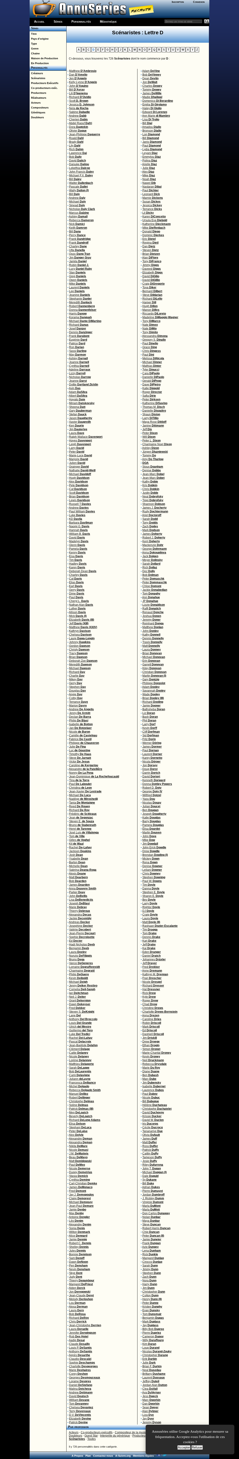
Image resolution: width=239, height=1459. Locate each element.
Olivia (151, 1135)
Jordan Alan (154, 1385)
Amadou (151, 127)
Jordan (153, 1194)
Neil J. (77, 996)
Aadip (77, 1340)
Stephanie (80, 298)
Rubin (79, 265)
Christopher (153, 1291)
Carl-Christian (83, 1183)
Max (76, 1213)
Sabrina (82, 869)
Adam (78, 392)
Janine (153, 425)
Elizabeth (81, 619)
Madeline (160, 317)
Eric (149, 239)
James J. (154, 507)
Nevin (79, 1269)
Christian (154, 672)
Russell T (80, 504)
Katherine (156, 224)
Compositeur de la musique (132, 1432)
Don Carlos (156, 1213)
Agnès (79, 1355)
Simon (151, 1049)
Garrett (153, 664)
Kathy (150, 481)
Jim (80, 257)
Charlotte (83, 1366)
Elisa (77, 1123)
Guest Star (91, 1435)
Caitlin (150, 1153)
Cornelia (82, 989)
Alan (150, 257)
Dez (148, 571)
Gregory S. (154, 339)
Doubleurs (37, 117)
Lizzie (153, 604)
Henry (152, 1299)
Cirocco (152, 1261)
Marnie (152, 197)
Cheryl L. (79, 601)
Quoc (79, 253)
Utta (77, 250)
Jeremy (151, 619)
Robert (82, 306)
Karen (77, 567)
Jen (78, 78)
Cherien (78, 119)
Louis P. (80, 1347)
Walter (81, 183)
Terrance (78, 701)
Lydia (152, 149)
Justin (150, 492)
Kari (149, 940)
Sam (76, 1258)
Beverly (80, 1116)
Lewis (79, 500)
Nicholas (82, 209)
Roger (152, 392)
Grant (80, 1000)
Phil (149, 720)
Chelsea (80, 634)
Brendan (155, 855)
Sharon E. (152, 896)
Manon (150, 309)
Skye (75, 1273)
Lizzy (77, 373)
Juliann (80, 1079)
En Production (39, 63)
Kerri (151, 541)
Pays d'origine (39, 38)
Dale (150, 1176)
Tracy (78, 653)
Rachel (80, 847)
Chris (78, 1321)
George (154, 548)
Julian (151, 806)
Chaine (35, 53)
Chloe (151, 586)
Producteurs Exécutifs (44, 83)
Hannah (78, 530)
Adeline (79, 369)
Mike (77, 283)
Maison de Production (44, 58)
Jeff (78, 623)
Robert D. (152, 787)
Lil (148, 212)
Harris (78, 313)
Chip (150, 1232)
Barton (77, 862)
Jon (79, 1291)
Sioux (152, 466)
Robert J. (153, 537)
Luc (79, 750)
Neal (152, 496)
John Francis (81, 171)
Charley (78, 246)
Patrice (77, 343)
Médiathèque (108, 21)
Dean (150, 78)
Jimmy (150, 265)
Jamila (78, 261)
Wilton (79, 1232)
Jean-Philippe (84, 134)
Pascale (78, 186)
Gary (80, 410)
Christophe (81, 1101)
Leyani (150, 153)
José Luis (84, 832)
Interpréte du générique (115, 1435)
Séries (58, 21)
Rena (150, 862)
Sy (149, 1179)
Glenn (77, 545)
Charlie (76, 675)
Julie (77, 746)
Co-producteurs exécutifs (96, 1432)
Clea (150, 1388)
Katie (151, 388)
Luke (77, 515)
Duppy (80, 1172)
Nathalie (82, 470)
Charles (152, 85)
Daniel (80, 1385)
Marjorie (78, 459)
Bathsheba (153, 709)
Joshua (151, 616)
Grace (149, 347)
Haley (152, 108)
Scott (78, 100)
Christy (79, 649)
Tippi (152, 500)
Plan (88, 1455)
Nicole (79, 731)
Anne (152, 970)
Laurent (79, 287)
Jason (80, 418)
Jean (81, 817)
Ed (75, 940)
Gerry (76, 589)
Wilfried (151, 795)
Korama (80, 317)
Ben (150, 810)
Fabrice (80, 739)
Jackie (80, 918)
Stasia (78, 1176)
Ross (150, 1146)
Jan (80, 728)
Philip (78, 720)
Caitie (78, 1052)
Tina (79, 780)
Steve (80, 757)
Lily (74, 145)
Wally (79, 190)
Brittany (153, 1373)
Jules (77, 1250)
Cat (78, 489)
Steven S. (81, 1011)
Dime (76, 593)
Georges (84, 1377)
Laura (76, 433)
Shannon (153, 504)
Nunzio (80, 955)
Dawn (79, 1004)
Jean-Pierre (82, 933)
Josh (76, 855)
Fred (77, 1008)
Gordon (79, 645)
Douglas (77, 690)
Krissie (152, 1116)
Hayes (80, 440)
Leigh (80, 444)
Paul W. (152, 881)
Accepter (184, 1447)
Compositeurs (39, 107)
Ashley (78, 216)
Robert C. (80, 1243)
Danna (150, 888)
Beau (78, 1157)
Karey (152, 757)
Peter (76, 451)
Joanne (79, 362)
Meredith (80, 302)
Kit (76, 843)
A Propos (77, 1455)
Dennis (80, 332)
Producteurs (38, 92)
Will (148, 436)
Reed (79, 806)
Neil (153, 1060)
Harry (149, 1284)
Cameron (153, 1336)
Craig (153, 283)
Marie (78, 907)
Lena (151, 1250)
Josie (149, 1161)
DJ (148, 911)
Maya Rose (154, 421)
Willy (153, 1340)
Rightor (151, 907)
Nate (150, 324)
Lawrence (78, 153)
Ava (151, 1392)
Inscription (178, 1)
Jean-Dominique (94, 776)
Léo (76, 1220)
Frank (80, 239)
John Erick (154, 847)
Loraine (80, 1381)
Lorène (80, 1060)
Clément (79, 1049)
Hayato (77, 399)
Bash (150, 716)
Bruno (82, 825)
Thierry (79, 911)
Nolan (151, 1217)
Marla (151, 1205)
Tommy (151, 89)
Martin (154, 675)
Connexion (199, 1)
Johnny (80, 642)
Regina (150, 242)
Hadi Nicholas (82, 944)
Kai (148, 948)
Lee (77, 291)
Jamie (77, 1209)
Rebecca (81, 220)
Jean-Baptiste (83, 1045)
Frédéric (83, 813)
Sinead (77, 205)
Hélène (154, 1105)
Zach (150, 526)
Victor (79, 761)
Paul (76, 597)
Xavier (80, 421)
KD (75, 519)
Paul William (82, 511)
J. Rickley (153, 1198)
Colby (76, 698)
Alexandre (85, 769)
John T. (151, 1168)
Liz (148, 713)
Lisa (81, 899)
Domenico (157, 100)
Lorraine (84, 967)
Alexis (77, 873)
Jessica (81, 104)
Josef (77, 328)
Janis (152, 141)
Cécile (152, 1127)
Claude (79, 1344)
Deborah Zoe (83, 660)
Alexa (78, 1306)
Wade (151, 694)
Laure (82, 638)
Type (33, 43)
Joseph (79, 903)
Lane (75, 1015)
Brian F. (152, 1366)
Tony (151, 261)
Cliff (151, 731)
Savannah (153, 690)
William (79, 1400)
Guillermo (81, 1030)
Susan (151, 201)
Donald (151, 231)
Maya (151, 1220)
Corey (78, 1373)
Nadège (83, 799)
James (79, 884)
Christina (80, 787)
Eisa (76, 556)
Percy (77, 235)
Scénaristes (37, 78)
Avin (75, 388)
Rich (76, 149)
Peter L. (151, 440)
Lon (151, 134)
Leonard (151, 194)
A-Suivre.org (123, 1455)
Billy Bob (153, 1329)
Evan (151, 1310)
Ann (151, 597)
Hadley (78, 563)
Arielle (149, 164)
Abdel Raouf (80, 123)
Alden (77, 1288)
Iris (150, 1123)
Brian (79, 496)
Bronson (151, 130)
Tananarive (152, 1131)
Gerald (151, 380)
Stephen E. (153, 892)
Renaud (153, 612)
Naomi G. (79, 526)
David (77, 160)
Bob (75, 156)
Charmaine (82, 970)
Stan (77, 272)
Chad (149, 1004)
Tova (149, 287)
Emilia (154, 104)
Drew (151, 851)
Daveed (151, 268)
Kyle (149, 996)
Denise (151, 470)
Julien (77, 463)
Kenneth (153, 780)
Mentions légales (143, 1455)
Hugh (79, 477)
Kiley (151, 668)
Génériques (37, 112)
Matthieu (81, 1064)
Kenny (77, 552)
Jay (150, 1325)
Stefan (78, 414)
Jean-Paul (81, 1205)
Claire (80, 1198)
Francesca (82, 1082)
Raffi (151, 608)
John (78, 85)
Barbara (81, 522)
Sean (150, 1407)
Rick (149, 993)
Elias (76, 582)
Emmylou (151, 156)
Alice (78, 1235)
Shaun (151, 414)
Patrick (81, 1108)
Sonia (77, 1228)
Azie (150, 1247)
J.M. (78, 1153)
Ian (78, 993)
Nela (78, 108)
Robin (151, 1023)
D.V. (80, 1415)
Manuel (78, 1093)
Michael (77, 201)
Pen (78, 1265)
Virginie (152, 1202)
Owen (78, 280)
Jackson (80, 851)
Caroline (83, 765)
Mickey (150, 858)
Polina (149, 160)
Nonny (81, 772)
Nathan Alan (81, 604)
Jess (150, 1396)
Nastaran (152, 186)
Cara (151, 373)
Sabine (79, 112)
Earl (76, 586)
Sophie (82, 937)
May (77, 354)
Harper (149, 302)
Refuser (197, 1447)
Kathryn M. (155, 974)
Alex (78, 481)
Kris (149, 485)
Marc (149, 1079)
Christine (152, 1008)
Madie (152, 97)
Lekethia (79, 168)
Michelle (78, 866)
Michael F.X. (81, 175)
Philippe (84, 743)
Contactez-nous (103, 1455)
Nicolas (151, 802)
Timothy (80, 754)
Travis (152, 642)
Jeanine (79, 295)
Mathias (151, 365)
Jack (150, 556)
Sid (150, 735)
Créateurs (36, 73)
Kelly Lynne (83, 82)
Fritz (149, 739)
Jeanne (78, 380)
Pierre (152, 1191)
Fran (152, 978)
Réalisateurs (38, 97)
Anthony (83, 1019)
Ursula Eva (154, 220)
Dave (151, 384)
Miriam (82, 403)
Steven (150, 250)
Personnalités (81, 21)
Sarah (79, 1067)
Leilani (152, 869)
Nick (77, 224)
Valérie (80, 929)
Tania (82, 802)
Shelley (79, 1247)
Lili (78, 93)
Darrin (151, 772)
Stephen (77, 687)
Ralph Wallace (85, 436)
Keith (78, 227)
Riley (152, 1164)
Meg (78, 1112)
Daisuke (79, 164)
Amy (152, 459)
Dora (78, 127)
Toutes (91, 1439)
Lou (77, 1303)
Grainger (79, 466)
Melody (81, 1299)
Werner (151, 743)
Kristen (152, 1306)
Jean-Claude (81, 1295)
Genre (34, 48)
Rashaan (160, 925)
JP (150, 601)
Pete (78, 485)
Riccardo (154, 313)
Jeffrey (150, 1381)
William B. (79, 533)
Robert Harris (156, 1228)
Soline (78, 1105)
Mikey (76, 679)
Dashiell (153, 1034)
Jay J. (81, 1194)
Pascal (80, 1041)
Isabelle (81, 724)
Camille (83, 735)
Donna (82, 309)
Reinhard (153, 623)
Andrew (77, 115)
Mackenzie (152, 545)
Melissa (153, 358)
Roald (76, 138)
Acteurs (35, 102)
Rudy (155, 511)
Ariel (151, 515)
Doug (150, 769)
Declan (80, 716)
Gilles (79, 840)
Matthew (82, 71)
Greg (77, 276)
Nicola (151, 761)
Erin (151, 660)
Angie (75, 694)
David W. (153, 1120)
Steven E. (81, 821)
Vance (81, 963)
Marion (78, 705)
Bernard (152, 291)
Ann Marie (156, 115)
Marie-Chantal (156, 1052)
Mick (78, 616)
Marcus (79, 212)
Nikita (78, 1146)
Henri (80, 828)
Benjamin (79, 948)
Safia (149, 395)
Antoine (79, 1217)
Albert (78, 395)
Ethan (150, 1045)
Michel (79, 1086)
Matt (78, 877)
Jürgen (155, 451)
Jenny (79, 713)
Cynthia (79, 365)
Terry (80, 1411)
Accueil (39, 21)
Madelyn (78, 541)
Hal (151, 989)
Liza (148, 1415)
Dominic (153, 235)
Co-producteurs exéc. (44, 88)
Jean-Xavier (85, 791)
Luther (77, 608)
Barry (151, 821)
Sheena (77, 407)
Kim (149, 1344)
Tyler (150, 369)
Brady (76, 141)
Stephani (80, 1127)
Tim (75, 560)
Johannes (154, 959)
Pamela (78, 548)
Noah (149, 179)
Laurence (153, 1090)
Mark (151, 530)
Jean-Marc (153, 474)
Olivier (78, 130)
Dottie (83, 384)
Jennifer (82, 1332)
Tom (77, 836)
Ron (76, 347)
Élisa (151, 828)
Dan (78, 74)
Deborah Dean (82, 571)
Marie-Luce (80, 455)
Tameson (152, 1157)
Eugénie (78, 339)
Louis (80, 1023)
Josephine (81, 925)
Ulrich (80, 1026)
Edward (154, 112)
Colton (150, 1295)
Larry (76, 448)
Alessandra (155, 336)
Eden (151, 952)
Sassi (77, 351)
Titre (33, 33)
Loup (150, 1347)
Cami (79, 1075)
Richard (80, 97)
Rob (78, 1336)
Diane (150, 1071)
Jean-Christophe (85, 1325)
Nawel (149, 183)
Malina (80, 1388)
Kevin (78, 978)
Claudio (80, 1359)
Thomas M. (153, 407)
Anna (82, 888)
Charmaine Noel (157, 444)
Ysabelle (78, 858)
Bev (149, 899)
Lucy (80, 268)
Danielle (153, 377)
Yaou (148, 799)
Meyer (152, 560)
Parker (77, 892)
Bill (77, 89)
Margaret (81, 1284)
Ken (76, 425)
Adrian (151, 1187)
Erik (149, 1359)
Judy (75, 1276)
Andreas (79, 922)
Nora (149, 1280)
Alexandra (80, 914)
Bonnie (80, 1254)
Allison (77, 612)
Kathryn (80, 631)
